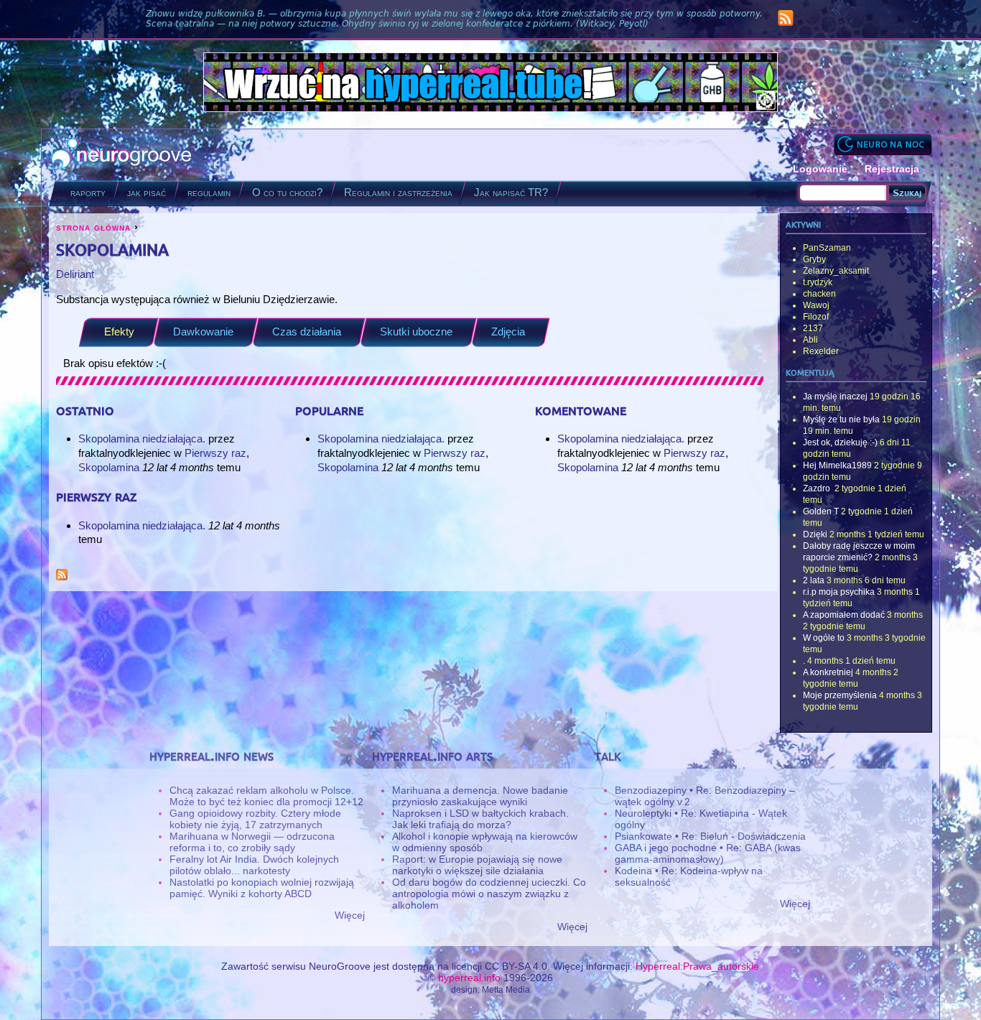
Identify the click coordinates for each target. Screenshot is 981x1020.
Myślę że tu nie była (841, 419)
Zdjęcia (508, 331)
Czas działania (306, 331)
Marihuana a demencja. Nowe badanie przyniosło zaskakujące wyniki (480, 795)
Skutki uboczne (416, 331)
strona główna (93, 227)
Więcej (350, 915)
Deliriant (75, 274)
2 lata (813, 580)
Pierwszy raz (215, 453)
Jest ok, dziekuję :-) (840, 442)
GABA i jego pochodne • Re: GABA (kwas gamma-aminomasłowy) (708, 853)
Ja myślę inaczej (835, 396)
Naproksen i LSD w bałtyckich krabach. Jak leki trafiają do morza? (480, 818)
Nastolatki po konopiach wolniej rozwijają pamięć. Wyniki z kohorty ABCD (261, 887)
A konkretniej (828, 672)
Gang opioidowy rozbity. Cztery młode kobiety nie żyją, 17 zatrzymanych (255, 818)
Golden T (821, 511)
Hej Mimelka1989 (837, 465)
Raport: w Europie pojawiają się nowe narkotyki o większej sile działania (477, 864)
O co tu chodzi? (287, 192)
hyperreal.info (469, 977)
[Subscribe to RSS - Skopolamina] (62, 576)
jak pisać (146, 192)
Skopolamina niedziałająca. (143, 438)
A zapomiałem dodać (844, 615)
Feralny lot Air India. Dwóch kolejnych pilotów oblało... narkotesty (254, 864)
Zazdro (817, 488)
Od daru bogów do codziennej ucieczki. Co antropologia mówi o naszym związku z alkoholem (489, 893)
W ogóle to (824, 638)
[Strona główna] (122, 154)
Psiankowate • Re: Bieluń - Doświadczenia (710, 836)
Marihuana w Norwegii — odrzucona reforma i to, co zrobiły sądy (252, 841)
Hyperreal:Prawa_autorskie (697, 966)
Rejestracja (892, 169)
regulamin (209, 192)
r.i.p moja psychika (839, 592)
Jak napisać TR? (511, 192)
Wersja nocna (882, 144)
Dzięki (815, 534)
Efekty (119, 331)
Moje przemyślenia (840, 695)
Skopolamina (108, 467)
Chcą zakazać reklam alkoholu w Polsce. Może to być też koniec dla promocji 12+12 (266, 795)
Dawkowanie (203, 331)
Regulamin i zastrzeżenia (398, 192)
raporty (88, 192)
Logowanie (820, 169)
